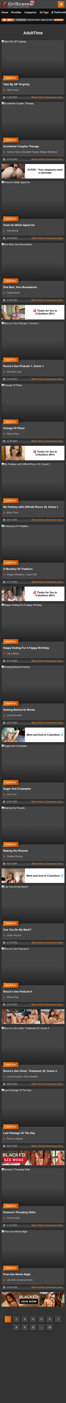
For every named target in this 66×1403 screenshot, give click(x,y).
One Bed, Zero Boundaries (20, 287)
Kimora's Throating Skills (19, 1212)
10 (33, 1327)
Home (5, 12)
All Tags (44, 12)
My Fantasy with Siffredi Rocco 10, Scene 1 (30, 506)
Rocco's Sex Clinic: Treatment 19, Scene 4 (30, 1071)
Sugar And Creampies (17, 788)
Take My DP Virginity (16, 84)
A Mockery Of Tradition (18, 569)
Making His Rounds (15, 850)
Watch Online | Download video (47, 97)
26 (49, 1327)
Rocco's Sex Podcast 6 (17, 991)
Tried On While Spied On (19, 225)
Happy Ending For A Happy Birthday (26, 647)
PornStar (16, 12)
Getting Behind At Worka (19, 709)
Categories (30, 12)
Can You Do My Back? (17, 929)
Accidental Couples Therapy (21, 146)
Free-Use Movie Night (17, 1274)
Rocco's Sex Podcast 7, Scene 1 (23, 366)
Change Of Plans (14, 428)
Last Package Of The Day (19, 1133)
